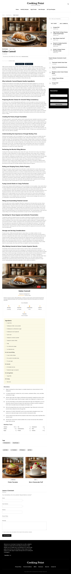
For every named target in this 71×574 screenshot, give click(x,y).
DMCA (35, 566)
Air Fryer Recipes (51, 9)
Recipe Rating (5, 516)
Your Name (52, 93)
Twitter (6, 449)
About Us (47, 566)
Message (4, 520)
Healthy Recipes (25, 9)
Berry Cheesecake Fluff (36, 482)
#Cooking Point (7, 442)
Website (3, 509)
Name (3, 498)
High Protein (34, 9)
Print (30, 449)
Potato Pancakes (13, 482)
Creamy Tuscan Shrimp (57, 78)
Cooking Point (35, 3)
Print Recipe (29, 63)
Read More (7, 555)
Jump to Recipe (20, 63)
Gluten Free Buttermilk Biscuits (59, 67)
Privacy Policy (18, 566)
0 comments (4, 53)
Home (17, 9)
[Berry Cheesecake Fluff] (36, 467)
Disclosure (40, 566)
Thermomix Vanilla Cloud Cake (59, 62)
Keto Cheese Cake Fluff (59, 38)
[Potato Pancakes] (13, 467)
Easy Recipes (15, 442)
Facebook (14, 449)
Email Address (5, 503)
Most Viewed (54, 23)
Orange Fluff (56, 27)
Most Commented (64, 23)
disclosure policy (25, 56)
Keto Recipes (41, 9)
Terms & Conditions (27, 566)
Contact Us (53, 566)
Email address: (53, 98)
